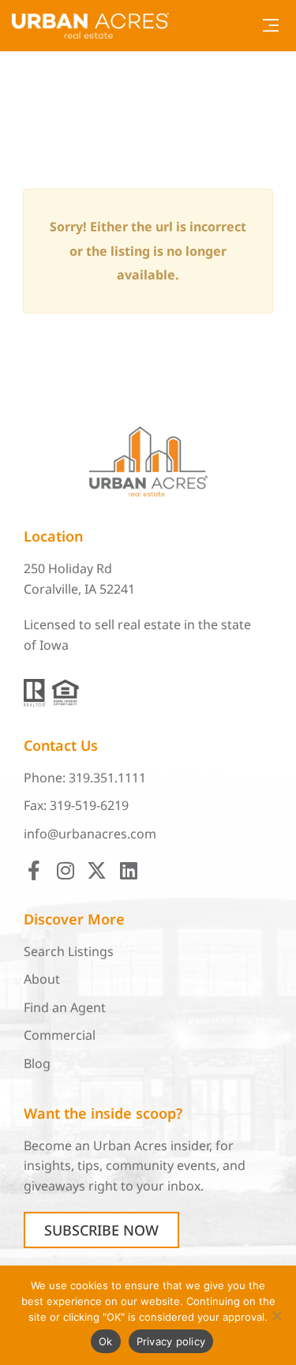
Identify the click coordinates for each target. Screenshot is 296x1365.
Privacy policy (171, 1341)
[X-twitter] (97, 870)
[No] (276, 1315)
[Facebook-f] (33, 870)
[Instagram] (65, 870)
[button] (270, 25)
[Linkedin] (128, 870)
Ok (106, 1341)
